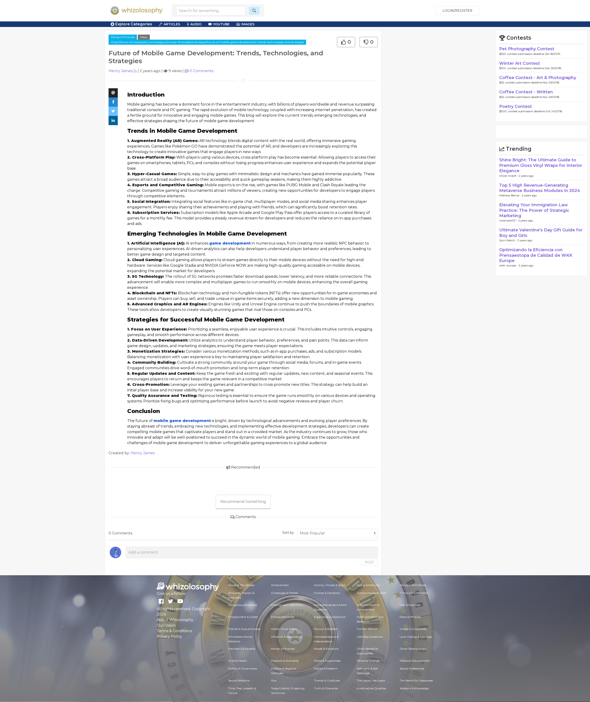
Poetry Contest (515, 106)
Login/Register (457, 11)
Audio (195, 24)
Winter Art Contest (519, 63)
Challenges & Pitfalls (284, 593)
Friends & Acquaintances (244, 629)
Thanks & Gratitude (327, 680)
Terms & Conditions (174, 631)
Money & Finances (123, 37)
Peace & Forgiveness (327, 660)
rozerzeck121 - (508, 220)
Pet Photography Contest (526, 48)
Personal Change (368, 660)
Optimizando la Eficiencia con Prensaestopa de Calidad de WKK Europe (535, 255)
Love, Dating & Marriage (416, 636)
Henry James (121, 71)
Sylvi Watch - (508, 240)
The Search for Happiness (416, 680)
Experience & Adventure (329, 617)
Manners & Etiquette (241, 648)
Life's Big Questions (370, 636)
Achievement (280, 585)
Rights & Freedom (326, 668)
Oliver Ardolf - (509, 175)
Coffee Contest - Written (526, 91)
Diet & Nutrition (410, 605)
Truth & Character (326, 688)
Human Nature (367, 629)
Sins (273, 680)
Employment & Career (243, 617)
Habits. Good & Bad (284, 629)
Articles (172, 24)
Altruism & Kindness (413, 585)
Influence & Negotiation (286, 636)
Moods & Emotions (326, 648)
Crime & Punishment (414, 593)
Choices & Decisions (326, 593)
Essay (144, 37)
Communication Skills (371, 593)
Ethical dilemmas (282, 617)
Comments (201, 71)
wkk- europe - (509, 265)
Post (369, 562)
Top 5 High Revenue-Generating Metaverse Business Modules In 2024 (539, 188)
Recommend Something (243, 501)
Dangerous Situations (242, 605)
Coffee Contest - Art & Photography (537, 77)
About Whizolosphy (175, 620)
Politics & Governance (242, 668)
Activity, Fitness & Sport (329, 585)
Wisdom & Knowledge (414, 688)
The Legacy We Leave (371, 680)
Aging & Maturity (368, 585)
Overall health (237, 660)
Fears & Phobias (410, 617)
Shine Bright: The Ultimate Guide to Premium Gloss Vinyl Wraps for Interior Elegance (540, 165)
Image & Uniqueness (413, 629)
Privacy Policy (169, 636)
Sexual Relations (239, 680)
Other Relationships (413, 648)
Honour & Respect (326, 629)
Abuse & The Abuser (241, 585)
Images (248, 24)
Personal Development (415, 660)
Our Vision (166, 625)
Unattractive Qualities (371, 688)
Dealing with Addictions (287, 605)
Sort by (288, 533)
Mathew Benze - (510, 195)
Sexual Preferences (412, 668)
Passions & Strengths (285, 660)
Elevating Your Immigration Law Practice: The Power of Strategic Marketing (534, 210)
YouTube (221, 24)
